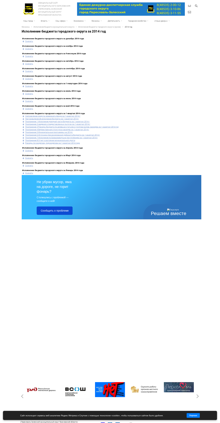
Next (197, 396)
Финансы (97, 22)
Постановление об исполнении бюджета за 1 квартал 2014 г (52, 119)
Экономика (79, 22)
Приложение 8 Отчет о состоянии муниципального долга (50, 140)
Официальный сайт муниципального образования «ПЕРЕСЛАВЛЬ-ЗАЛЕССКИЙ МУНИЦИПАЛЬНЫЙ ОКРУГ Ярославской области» (54, 9)
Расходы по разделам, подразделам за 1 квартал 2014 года (52, 143)
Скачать (29, 41)
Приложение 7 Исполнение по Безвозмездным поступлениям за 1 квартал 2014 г (61, 138)
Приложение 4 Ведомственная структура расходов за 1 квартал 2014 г (57, 129)
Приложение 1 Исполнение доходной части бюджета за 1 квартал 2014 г (57, 121)
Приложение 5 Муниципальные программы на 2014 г (49, 132)
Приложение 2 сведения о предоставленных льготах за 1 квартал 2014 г (57, 124)
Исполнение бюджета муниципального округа (54, 27)
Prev (22, 396)
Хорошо (193, 415)
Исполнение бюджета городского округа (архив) (99, 27)
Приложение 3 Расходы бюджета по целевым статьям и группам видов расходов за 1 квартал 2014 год (72, 127)
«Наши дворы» (162, 22)
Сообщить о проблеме (55, 210)
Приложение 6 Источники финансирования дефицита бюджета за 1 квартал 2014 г (62, 135)
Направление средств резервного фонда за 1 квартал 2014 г (52, 116)
